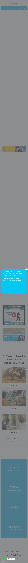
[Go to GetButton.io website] (3, 561)
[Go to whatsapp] (3, 559)
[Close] (26, 269)
